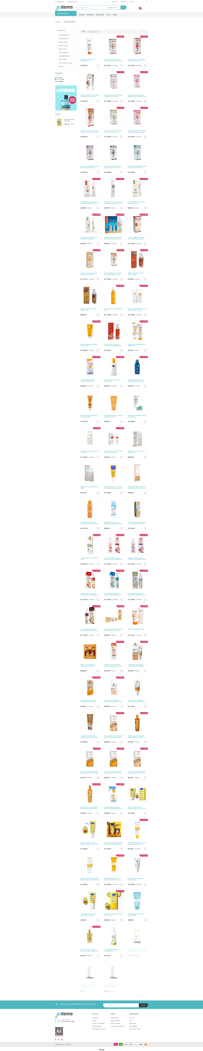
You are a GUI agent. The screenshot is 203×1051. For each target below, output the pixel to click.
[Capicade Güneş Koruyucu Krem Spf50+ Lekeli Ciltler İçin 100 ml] (90, 615)
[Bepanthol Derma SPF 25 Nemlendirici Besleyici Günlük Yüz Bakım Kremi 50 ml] (113, 509)
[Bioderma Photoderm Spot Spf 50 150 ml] (90, 437)
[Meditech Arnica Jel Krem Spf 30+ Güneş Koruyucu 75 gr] (113, 615)
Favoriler (115, 1)
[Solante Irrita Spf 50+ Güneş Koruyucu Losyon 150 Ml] (113, 153)
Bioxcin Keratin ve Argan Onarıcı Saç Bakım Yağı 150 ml (89, 950)
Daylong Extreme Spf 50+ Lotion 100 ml (88, 60)
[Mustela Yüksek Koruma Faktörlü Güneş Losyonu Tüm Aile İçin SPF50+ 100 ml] (137, 794)
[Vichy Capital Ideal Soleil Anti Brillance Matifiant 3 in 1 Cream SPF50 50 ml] (137, 473)
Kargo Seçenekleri (96, 1026)
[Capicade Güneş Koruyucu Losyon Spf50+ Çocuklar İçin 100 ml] (113, 580)
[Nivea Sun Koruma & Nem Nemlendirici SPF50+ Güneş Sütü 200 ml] (137, 366)
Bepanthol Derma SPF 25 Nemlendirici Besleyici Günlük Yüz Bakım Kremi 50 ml (112, 522)
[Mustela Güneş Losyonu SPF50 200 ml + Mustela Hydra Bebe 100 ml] (113, 829)
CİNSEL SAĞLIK (63, 59)
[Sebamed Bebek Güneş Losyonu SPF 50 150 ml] (90, 366)
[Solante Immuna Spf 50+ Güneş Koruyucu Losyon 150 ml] (137, 153)
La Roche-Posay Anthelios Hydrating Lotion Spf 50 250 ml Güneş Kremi (90, 736)
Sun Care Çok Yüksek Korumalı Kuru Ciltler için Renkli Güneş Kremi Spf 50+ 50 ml (113, 736)
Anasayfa (81, 14)
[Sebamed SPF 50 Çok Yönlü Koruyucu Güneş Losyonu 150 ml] (113, 651)
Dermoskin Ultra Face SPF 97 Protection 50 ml (136, 202)
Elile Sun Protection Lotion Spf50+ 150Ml (136, 273)
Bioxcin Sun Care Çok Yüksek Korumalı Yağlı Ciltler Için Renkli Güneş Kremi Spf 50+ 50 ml (137, 772)
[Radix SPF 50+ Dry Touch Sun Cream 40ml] (137, 437)
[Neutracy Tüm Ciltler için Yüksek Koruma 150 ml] (90, 651)
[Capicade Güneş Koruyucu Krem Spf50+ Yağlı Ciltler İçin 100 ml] (137, 580)
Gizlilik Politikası (115, 1018)
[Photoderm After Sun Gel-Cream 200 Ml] (137, 900)
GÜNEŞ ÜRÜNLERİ (63, 52)
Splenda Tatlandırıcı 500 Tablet (70, 120)
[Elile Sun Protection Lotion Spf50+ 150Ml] (137, 259)
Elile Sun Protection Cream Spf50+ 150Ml (88, 309)
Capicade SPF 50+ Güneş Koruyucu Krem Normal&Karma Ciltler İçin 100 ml (113, 345)
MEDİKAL (61, 66)
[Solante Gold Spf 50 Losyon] (137, 615)
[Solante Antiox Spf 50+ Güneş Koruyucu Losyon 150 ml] (113, 117)
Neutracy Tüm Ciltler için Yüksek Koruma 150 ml (88, 665)
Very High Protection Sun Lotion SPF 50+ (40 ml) (88, 914)
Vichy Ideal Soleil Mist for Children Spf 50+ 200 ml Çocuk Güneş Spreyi (89, 522)
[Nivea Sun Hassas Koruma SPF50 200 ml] (113, 366)
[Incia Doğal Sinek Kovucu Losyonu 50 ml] (113, 936)
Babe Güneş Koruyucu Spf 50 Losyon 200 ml (89, 345)
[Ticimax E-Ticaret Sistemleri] (101, 1050)
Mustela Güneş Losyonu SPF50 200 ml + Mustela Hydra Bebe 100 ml (113, 843)
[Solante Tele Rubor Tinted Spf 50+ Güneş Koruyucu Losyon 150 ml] (137, 117)
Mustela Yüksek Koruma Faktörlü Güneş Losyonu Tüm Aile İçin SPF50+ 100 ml (136, 807)
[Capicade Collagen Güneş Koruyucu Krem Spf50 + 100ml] (137, 544)
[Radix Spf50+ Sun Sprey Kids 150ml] (90, 473)
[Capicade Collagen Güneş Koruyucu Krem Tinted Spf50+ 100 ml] (113, 544)
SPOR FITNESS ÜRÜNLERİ (65, 63)
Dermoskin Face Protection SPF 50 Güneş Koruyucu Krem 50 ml (113, 202)
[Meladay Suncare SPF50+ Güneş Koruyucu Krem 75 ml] (113, 437)
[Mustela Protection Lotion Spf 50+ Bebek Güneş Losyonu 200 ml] (113, 473)
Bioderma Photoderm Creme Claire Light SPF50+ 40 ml (136, 843)
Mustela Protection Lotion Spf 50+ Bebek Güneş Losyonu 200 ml (113, 487)
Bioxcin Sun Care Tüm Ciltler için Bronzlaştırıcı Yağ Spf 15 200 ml (136, 736)
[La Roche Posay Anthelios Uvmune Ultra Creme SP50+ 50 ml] (137, 687)
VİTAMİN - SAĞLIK (63, 45)
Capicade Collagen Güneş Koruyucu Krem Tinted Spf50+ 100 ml (113, 558)
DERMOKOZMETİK (64, 38)
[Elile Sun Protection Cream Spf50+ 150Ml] (90, 295)
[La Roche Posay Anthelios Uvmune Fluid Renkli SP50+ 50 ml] (113, 687)
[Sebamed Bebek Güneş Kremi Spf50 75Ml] (137, 331)
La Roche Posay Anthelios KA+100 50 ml (135, 879)
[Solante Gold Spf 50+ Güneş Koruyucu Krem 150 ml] (90, 259)
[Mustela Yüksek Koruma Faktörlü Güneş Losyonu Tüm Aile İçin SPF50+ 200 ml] (90, 829)
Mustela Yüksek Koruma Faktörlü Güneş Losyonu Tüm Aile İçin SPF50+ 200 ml (89, 843)
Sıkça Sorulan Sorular (134, 1029)
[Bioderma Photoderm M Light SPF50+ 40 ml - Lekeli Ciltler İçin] (90, 865)
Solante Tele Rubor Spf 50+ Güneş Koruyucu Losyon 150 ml (137, 95)
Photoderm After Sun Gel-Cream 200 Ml (135, 914)
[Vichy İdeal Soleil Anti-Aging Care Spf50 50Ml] (90, 402)
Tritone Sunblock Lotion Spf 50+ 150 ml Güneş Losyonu (136, 238)
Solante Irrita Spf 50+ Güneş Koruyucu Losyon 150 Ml (112, 166)
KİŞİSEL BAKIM (62, 49)
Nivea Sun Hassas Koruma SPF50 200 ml (112, 380)
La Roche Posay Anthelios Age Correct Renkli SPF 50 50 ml (137, 522)
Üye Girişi (131, 1018)
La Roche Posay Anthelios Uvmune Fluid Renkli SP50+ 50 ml (113, 701)
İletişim (131, 1)
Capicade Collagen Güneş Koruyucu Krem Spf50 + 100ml (137, 558)
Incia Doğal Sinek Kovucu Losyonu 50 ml (111, 950)
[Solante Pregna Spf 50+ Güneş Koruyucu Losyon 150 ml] (113, 81)
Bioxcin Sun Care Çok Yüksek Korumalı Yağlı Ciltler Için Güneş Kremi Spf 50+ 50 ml (113, 772)
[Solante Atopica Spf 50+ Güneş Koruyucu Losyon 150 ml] (90, 81)
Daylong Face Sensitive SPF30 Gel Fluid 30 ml (136, 416)
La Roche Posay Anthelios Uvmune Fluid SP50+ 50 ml (88, 701)
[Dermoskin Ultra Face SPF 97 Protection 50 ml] (137, 188)
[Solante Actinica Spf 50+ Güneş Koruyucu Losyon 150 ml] (90, 153)
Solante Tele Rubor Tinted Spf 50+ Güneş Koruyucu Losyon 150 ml (137, 131)
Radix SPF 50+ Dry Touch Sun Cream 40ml (136, 451)
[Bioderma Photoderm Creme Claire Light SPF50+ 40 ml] (137, 829)
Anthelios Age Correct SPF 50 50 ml (89, 558)
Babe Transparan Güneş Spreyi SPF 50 (113, 309)
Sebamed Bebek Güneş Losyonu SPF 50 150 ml (87, 380)
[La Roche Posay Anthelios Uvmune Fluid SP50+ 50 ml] (90, 687)
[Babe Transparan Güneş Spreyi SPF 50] (113, 295)
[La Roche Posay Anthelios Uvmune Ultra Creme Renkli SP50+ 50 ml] (137, 651)
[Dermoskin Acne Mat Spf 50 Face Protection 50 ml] (90, 224)
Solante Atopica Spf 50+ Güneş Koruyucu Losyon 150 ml (90, 95)
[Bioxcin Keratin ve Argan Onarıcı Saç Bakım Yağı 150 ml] (90, 936)
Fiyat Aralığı (58, 78)
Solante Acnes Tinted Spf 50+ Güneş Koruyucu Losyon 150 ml (90, 131)
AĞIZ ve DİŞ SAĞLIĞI (64, 35)
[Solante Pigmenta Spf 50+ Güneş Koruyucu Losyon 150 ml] (113, 46)
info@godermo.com (72, 1)
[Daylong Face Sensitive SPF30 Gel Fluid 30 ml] (137, 402)
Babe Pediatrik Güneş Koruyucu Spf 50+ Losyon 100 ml (137, 309)
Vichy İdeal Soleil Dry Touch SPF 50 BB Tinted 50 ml (113, 416)
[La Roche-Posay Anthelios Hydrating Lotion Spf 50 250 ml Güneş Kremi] (90, 722)
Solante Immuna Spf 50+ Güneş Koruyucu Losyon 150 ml (137, 166)
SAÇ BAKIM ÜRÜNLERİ (64, 56)
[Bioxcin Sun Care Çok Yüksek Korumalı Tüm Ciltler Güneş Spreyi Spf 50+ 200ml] (90, 794)
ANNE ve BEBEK (63, 42)
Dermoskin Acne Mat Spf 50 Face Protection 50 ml (89, 238)
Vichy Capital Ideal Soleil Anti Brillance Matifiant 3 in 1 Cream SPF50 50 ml (137, 487)
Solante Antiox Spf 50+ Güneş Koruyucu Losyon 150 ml (113, 131)
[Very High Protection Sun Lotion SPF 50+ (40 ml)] (90, 900)
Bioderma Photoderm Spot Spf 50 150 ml (90, 451)
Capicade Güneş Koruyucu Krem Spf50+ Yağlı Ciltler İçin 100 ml (136, 594)
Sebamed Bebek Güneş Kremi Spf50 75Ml (136, 345)
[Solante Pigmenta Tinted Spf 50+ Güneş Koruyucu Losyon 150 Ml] (113, 259)
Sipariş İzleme (132, 1023)
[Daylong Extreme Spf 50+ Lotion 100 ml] (90, 46)
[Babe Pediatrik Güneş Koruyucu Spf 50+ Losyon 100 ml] (137, 295)
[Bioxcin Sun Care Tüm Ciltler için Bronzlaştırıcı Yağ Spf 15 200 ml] (137, 722)
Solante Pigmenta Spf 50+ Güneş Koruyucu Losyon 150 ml (113, 60)
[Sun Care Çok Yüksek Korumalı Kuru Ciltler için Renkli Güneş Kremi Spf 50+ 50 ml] (113, 722)
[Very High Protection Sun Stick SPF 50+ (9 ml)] (113, 900)
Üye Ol (131, 1020)
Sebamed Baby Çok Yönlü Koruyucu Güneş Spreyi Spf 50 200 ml (113, 807)
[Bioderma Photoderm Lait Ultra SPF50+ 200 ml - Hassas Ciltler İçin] (113, 865)
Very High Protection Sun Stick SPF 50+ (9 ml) (113, 914)
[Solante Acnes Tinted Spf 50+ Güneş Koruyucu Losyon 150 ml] (90, 117)
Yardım (108, 14)
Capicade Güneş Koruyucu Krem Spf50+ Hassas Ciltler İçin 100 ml (90, 594)
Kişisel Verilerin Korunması (99, 1029)
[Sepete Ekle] (98, 65)
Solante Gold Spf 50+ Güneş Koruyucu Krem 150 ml (89, 273)
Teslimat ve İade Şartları (98, 1023)
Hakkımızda (123, 1)
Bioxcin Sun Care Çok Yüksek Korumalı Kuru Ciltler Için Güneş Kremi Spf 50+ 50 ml (90, 772)
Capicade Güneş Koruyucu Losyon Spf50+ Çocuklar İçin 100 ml (112, 594)
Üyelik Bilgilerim (133, 1026)
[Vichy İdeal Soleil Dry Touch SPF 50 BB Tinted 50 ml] (113, 402)
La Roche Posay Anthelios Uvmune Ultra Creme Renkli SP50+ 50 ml (136, 665)
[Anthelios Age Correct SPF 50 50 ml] (90, 544)
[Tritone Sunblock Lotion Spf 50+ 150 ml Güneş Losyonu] (137, 224)
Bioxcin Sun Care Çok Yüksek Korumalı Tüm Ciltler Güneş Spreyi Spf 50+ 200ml (89, 807)
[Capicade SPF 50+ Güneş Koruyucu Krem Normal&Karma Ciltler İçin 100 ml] (113, 331)
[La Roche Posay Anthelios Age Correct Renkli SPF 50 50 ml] (137, 509)
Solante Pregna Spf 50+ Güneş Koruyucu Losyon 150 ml (113, 95)
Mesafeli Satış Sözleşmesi (117, 1026)
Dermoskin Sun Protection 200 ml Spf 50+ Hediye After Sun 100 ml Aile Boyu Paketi (113, 238)
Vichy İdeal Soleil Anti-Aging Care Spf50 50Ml (89, 416)
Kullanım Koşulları (115, 1020)
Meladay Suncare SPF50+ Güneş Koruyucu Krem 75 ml (113, 451)
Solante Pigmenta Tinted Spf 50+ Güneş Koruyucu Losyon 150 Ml (112, 273)
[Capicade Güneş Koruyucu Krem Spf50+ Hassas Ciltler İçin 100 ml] (90, 580)
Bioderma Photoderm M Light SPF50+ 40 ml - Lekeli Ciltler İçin (90, 879)
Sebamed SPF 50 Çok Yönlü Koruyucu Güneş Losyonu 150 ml (112, 665)
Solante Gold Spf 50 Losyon (136, 629)
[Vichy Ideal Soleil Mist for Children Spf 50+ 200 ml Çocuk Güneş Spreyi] (90, 509)
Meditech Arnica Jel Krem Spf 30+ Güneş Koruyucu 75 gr (113, 629)
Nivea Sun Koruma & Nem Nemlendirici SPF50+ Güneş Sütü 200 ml (136, 380)
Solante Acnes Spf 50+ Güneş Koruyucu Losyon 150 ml (136, 60)
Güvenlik (94, 1020)
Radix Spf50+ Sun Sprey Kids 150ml (89, 487)
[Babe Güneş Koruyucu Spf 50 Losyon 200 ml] (90, 331)
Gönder (143, 1005)
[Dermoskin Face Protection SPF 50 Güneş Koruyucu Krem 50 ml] (113, 188)
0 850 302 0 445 (60, 1)
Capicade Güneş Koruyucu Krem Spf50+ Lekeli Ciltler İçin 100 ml (89, 629)
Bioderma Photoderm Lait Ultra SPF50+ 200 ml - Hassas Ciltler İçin (112, 879)
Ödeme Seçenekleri (116, 1023)
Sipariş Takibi (100, 14)
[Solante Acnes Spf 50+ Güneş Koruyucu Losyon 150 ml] (137, 46)
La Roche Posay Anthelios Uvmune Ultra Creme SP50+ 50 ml (137, 701)
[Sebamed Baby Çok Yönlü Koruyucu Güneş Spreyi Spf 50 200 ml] (113, 794)
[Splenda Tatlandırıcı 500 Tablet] (59, 122)
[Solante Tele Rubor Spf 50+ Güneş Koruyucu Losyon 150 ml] (137, 81)
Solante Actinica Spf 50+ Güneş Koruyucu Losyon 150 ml (90, 166)
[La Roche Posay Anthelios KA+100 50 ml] (137, 865)
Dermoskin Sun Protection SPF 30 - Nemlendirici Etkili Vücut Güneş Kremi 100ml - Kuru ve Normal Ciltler (90, 202)
